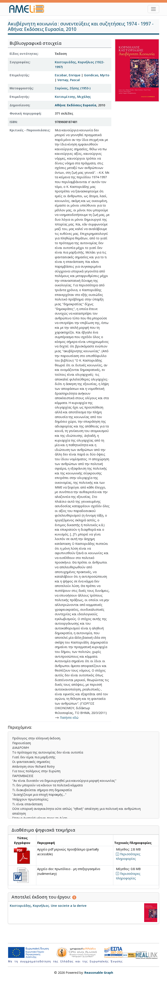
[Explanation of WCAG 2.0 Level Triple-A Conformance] (129, 954)
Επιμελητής (19, 75)
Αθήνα (60, 105)
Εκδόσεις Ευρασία (81, 105)
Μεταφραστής (21, 88)
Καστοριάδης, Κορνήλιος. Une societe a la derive (48, 906)
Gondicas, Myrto (96, 75)
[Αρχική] (28, 9)
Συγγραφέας (20, 62)
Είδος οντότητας (24, 54)
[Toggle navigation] (153, 9)
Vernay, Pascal (68, 80)
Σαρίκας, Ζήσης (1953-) (72, 88)
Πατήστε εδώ (69, 717)
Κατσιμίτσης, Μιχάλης (73, 97)
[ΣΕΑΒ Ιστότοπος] (147, 954)
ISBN (13, 122)
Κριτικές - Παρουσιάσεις (30, 130)
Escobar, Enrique (67, 75)
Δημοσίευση (19, 105)
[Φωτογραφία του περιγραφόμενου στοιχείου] (137, 70)
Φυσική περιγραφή (25, 113)
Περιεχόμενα (19, 727)
